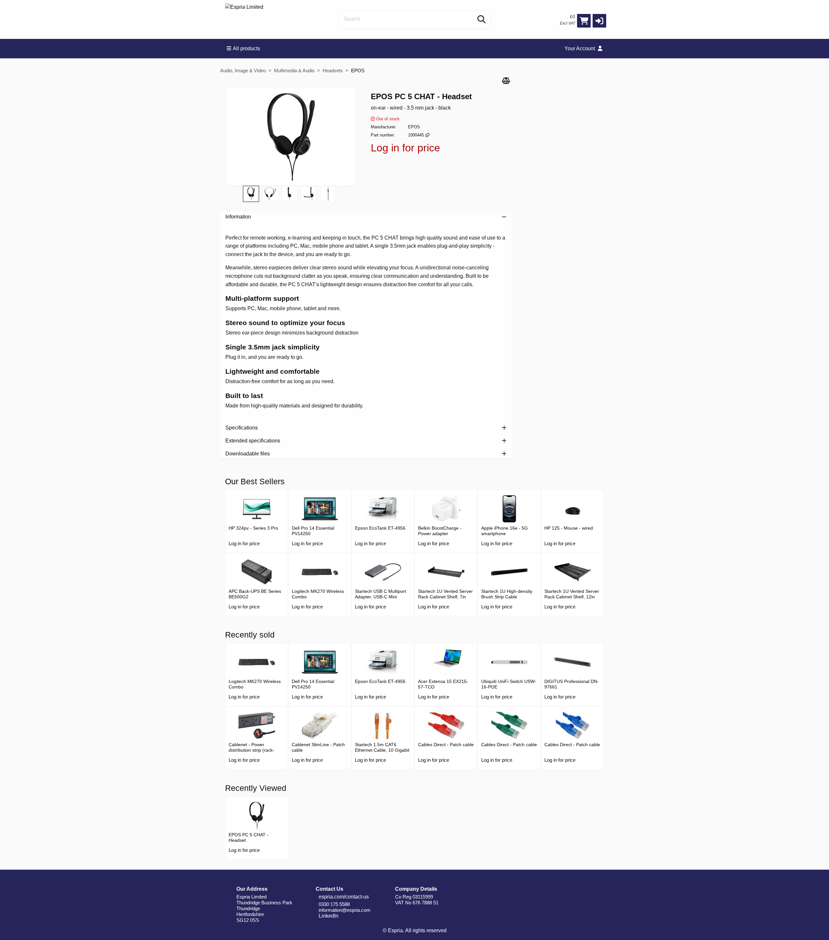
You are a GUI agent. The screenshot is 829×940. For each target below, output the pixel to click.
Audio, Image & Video (243, 70)
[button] (599, 21)
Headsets (333, 70)
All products (246, 48)
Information (238, 216)
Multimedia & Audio (294, 70)
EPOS (358, 70)
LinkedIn (327, 916)
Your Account (580, 48)
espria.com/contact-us (343, 896)
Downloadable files (247, 453)
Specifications (241, 427)
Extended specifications (252, 440)
